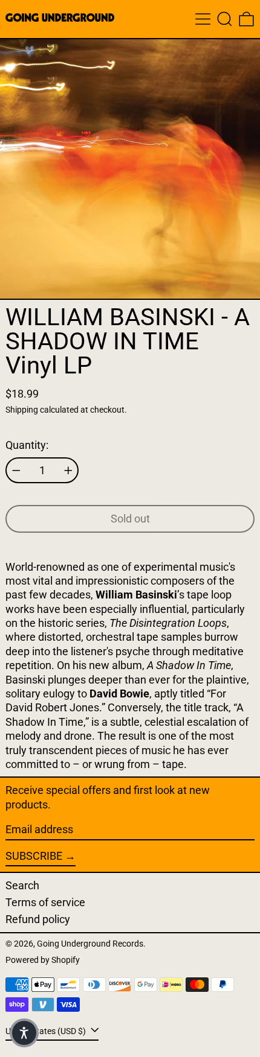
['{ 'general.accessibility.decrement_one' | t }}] (16, 470)
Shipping (21, 410)
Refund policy (37, 919)
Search (22, 885)
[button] (224, 19)
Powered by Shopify (42, 960)
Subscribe (33, 855)
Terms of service (45, 902)
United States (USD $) (46, 1031)
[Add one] (68, 470)
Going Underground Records (90, 944)
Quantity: (26, 445)
